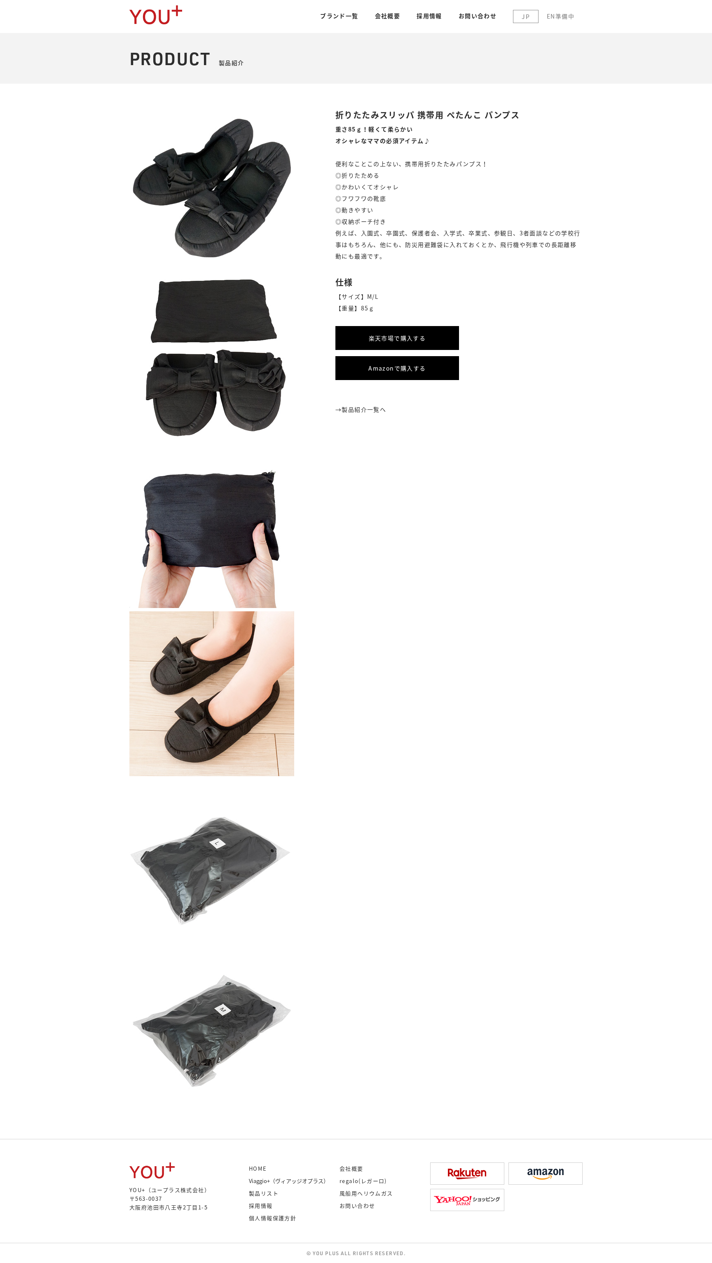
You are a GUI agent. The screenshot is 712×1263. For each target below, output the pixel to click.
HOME (258, 1168)
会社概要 (387, 16)
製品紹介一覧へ (364, 409)
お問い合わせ (478, 16)
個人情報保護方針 (272, 1218)
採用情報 (429, 16)
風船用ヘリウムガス (366, 1193)
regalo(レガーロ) (363, 1181)
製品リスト (264, 1193)
